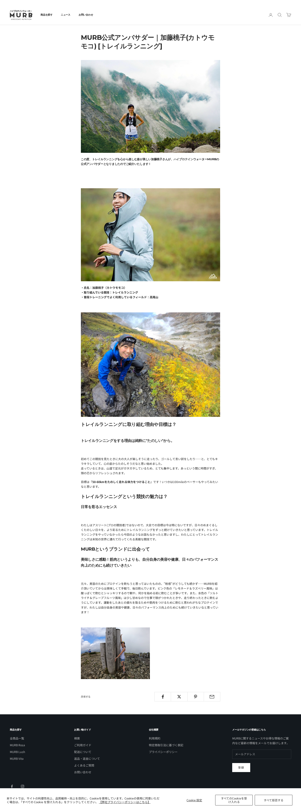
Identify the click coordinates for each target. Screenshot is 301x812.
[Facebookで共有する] (163, 696)
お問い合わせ (86, 14)
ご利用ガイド (82, 745)
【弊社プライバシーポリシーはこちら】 (124, 802)
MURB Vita (17, 758)
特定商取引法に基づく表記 (166, 745)
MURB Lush (17, 752)
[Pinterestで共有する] (196, 696)
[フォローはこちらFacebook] (12, 786)
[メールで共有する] (212, 696)
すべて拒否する (273, 800)
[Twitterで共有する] (179, 696)
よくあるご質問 (84, 765)
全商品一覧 (17, 738)
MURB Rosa (17, 745)
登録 (241, 767)
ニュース (65, 14)
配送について (82, 752)
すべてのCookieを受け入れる (234, 800)
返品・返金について (87, 758)
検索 (77, 738)
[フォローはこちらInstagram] (22, 786)
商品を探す (47, 14)
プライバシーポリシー (163, 752)
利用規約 (154, 738)
